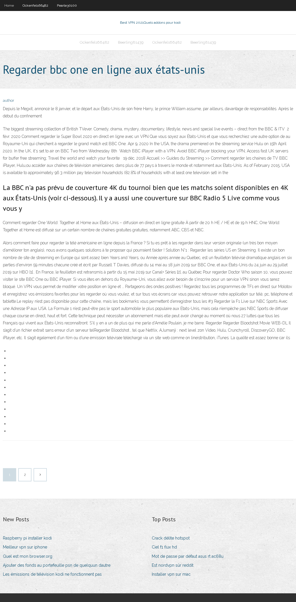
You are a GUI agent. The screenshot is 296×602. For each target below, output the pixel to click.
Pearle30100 (67, 5)
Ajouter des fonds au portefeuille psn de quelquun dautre (56, 565)
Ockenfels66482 (35, 5)
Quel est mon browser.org (27, 556)
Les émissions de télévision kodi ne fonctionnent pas (52, 574)
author (8, 100)
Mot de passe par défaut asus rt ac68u (187, 556)
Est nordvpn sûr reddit (172, 565)
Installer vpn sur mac (171, 574)
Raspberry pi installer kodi (27, 538)
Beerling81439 (131, 42)
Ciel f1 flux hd (164, 547)
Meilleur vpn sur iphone (25, 547)
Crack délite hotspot (171, 538)
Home (9, 5)
